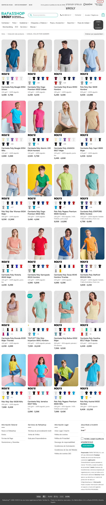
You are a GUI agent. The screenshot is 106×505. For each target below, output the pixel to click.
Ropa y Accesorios (57, 23)
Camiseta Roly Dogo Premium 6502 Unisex (37, 88)
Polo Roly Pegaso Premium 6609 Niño (65, 402)
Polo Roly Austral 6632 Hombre (90, 402)
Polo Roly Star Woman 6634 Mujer (14, 212)
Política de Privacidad (62, 438)
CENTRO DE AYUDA (7, 5)
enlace (90, 442)
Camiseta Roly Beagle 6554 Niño (13, 149)
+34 (90, 207)
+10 (64, 83)
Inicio (3, 34)
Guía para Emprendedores (37, 438)
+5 (90, 334)
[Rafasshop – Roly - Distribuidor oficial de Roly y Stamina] (13, 15)
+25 (38, 83)
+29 (12, 83)
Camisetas (5, 23)
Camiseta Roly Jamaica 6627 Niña (38, 402)
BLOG (30, 5)
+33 (90, 144)
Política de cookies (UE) (63, 454)
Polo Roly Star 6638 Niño (12, 402)
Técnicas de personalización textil (39, 431)
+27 (90, 83)
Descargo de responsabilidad (65, 442)
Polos (14, 23)
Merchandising (8, 27)
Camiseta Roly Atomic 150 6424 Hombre (39, 149)
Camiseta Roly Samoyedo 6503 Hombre (39, 276)
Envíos (4, 435)
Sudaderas (23, 23)
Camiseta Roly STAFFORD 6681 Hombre (91, 212)
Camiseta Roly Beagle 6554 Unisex (13, 88)
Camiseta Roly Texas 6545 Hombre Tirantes (65, 276)
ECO (16, 27)
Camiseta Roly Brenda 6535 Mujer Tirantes (14, 339)
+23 (12, 144)
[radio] (3, 78)
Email (83, 430)
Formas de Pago (7, 438)
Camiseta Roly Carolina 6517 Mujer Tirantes (90, 339)
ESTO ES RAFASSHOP (21, 5)
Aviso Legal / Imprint (62, 431)
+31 (90, 270)
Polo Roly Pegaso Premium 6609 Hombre (65, 212)
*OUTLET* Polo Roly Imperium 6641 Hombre (38, 339)
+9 (12, 270)
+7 (64, 207)
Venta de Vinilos (33, 435)
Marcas (32, 27)
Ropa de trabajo (83, 23)
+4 (38, 144)
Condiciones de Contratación (65, 446)
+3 (64, 334)
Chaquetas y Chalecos (38, 23)
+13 (38, 207)
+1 (12, 397)
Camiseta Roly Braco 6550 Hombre (65, 88)
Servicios (23, 27)
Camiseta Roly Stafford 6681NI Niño (90, 276)
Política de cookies (61, 435)
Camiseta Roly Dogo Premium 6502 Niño (36, 212)
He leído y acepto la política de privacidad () (92, 440)
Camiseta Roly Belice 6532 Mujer (65, 339)
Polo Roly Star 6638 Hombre (88, 88)
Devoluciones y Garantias (10, 442)
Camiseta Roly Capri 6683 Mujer (91, 149)
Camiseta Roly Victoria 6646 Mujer (11, 276)
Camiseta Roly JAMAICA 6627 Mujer (64, 149)
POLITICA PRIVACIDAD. (91, 489)
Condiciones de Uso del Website (66, 450)
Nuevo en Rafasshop (9, 431)
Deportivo (70, 23)
